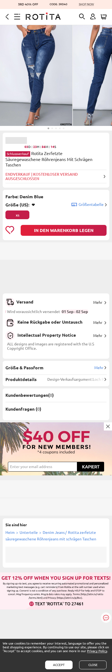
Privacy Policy (97, 651)
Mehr (97, 302)
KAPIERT (90, 466)
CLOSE (93, 665)
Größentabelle (91, 204)
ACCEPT (59, 665)
